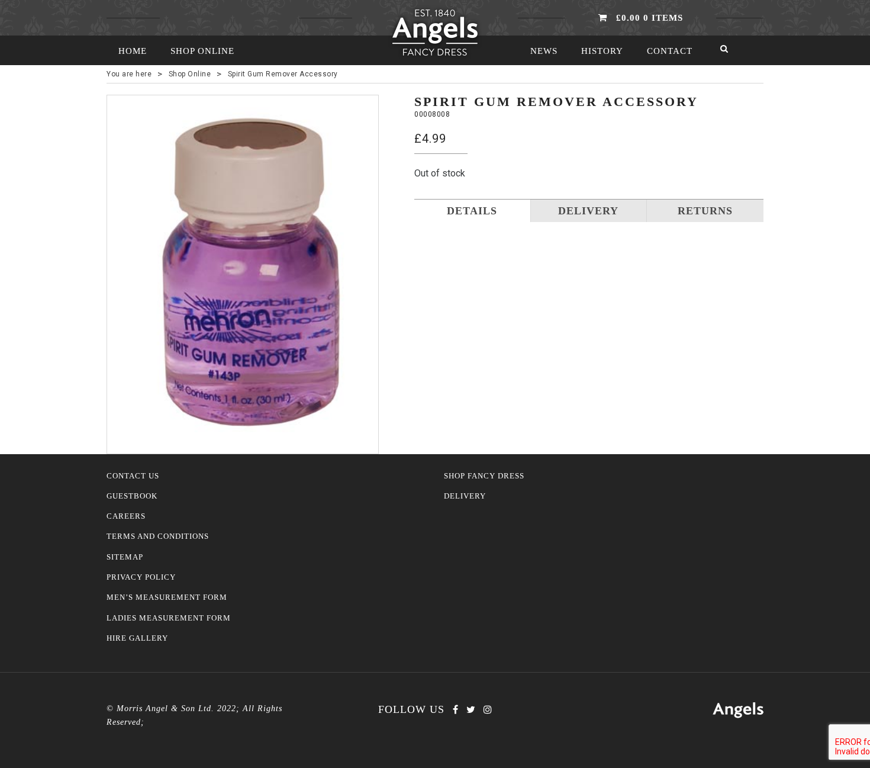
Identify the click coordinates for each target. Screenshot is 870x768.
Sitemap (125, 557)
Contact (669, 51)
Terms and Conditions (158, 536)
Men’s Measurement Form (167, 597)
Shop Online (202, 51)
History (602, 51)
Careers (126, 516)
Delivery (465, 496)
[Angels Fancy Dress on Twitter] (470, 710)
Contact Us (133, 476)
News (544, 51)
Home (132, 51)
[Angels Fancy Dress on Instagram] (488, 710)
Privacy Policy (141, 577)
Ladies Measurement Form (169, 618)
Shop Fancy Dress (484, 476)
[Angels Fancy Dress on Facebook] (455, 710)
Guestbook (132, 496)
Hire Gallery (137, 638)
